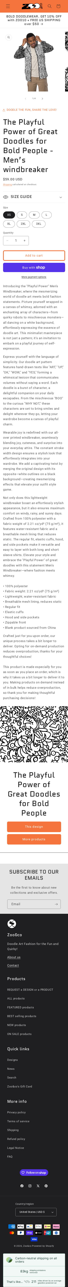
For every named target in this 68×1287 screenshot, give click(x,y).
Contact (13, 965)
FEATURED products (20, 1007)
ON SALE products (19, 1034)
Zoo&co (27, 1246)
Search (11, 1077)
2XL (23, 223)
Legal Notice (15, 1148)
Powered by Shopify (43, 1246)
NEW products (16, 1025)
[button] (8, 6)
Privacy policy (16, 1112)
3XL (38, 223)
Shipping (7, 184)
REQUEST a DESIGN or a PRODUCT (30, 989)
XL (9, 223)
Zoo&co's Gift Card (19, 1086)
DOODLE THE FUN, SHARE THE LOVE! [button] (32, 110)
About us (13, 957)
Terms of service (18, 1121)
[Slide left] (26, 99)
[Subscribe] (56, 904)
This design (34, 827)
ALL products (16, 998)
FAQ (10, 1156)
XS (9, 215)
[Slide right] (42, 99)
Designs (12, 1060)
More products (34, 839)
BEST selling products (21, 1016)
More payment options (34, 277)
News (11, 1068)
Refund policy (16, 1139)
